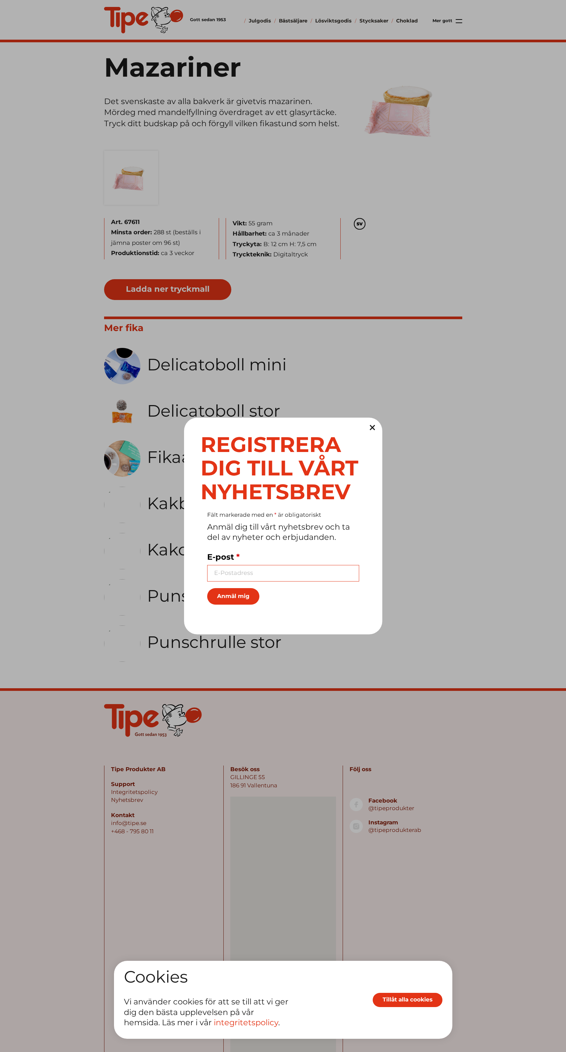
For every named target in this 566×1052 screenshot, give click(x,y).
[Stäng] (372, 427)
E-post (223, 557)
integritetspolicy (246, 1023)
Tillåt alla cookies (408, 1000)
